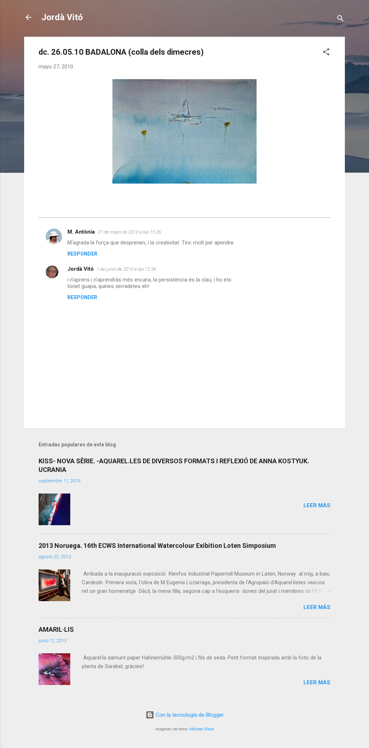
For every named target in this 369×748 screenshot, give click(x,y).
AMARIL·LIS (56, 629)
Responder (82, 254)
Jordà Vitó (62, 17)
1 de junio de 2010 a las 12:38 (126, 269)
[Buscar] (340, 20)
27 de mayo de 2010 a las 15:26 (129, 232)
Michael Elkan (202, 729)
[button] (326, 53)
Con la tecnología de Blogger (189, 715)
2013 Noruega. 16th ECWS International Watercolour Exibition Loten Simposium (157, 545)
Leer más (316, 505)
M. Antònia (81, 232)
